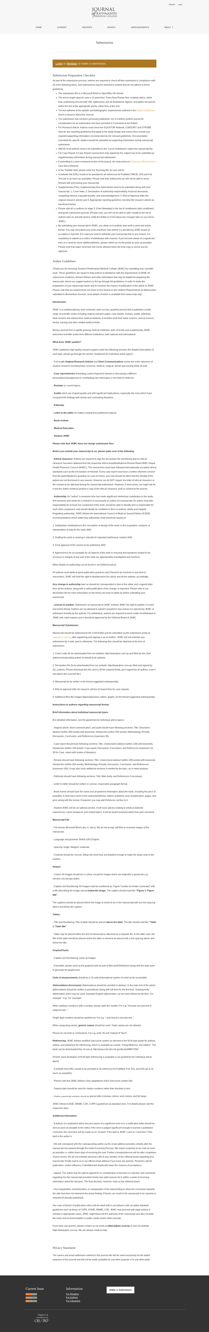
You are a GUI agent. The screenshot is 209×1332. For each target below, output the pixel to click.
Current (62, 27)
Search (111, 27)
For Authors (72, 1297)
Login (180, 5)
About (168, 27)
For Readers (72, 1294)
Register (172, 5)
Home (39, 27)
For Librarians (73, 1301)
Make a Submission (120, 1289)
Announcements (140, 27)
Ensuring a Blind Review (143, 161)
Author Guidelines (145, 110)
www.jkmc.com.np (62, 637)
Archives (87, 27)
